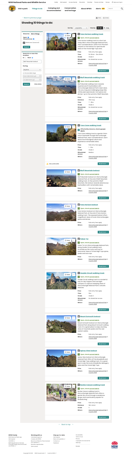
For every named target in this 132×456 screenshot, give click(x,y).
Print (99, 18)
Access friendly (73, 2)
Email (106, 18)
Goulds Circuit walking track (92, 273)
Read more (102, 71)
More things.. (35, 34)
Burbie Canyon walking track (92, 385)
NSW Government (39, 453)
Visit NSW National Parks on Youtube (18, 453)
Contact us (56, 441)
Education (82, 2)
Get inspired (63, 2)
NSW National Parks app (15, 437)
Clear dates (37, 84)
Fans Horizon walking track (91, 34)
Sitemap (78, 442)
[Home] (12, 8)
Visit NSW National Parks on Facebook (10, 453)
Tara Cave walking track (90, 125)
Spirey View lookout (88, 351)
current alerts (94, 38)
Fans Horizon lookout (89, 205)
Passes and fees (98, 2)
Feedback (56, 443)
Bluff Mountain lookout (90, 170)
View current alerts (54, 163)
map (107, 28)
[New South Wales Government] (114, 444)
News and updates (58, 439)
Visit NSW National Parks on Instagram (14, 453)
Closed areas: (28, 39)
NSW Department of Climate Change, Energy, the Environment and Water (17, 444)
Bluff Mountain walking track (92, 77)
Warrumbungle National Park (97, 63)
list (101, 28)
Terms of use (79, 437)
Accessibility (79, 435)
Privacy (78, 438)
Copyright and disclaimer (83, 440)
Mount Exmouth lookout (90, 316)
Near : (30, 58)
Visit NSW (11, 441)
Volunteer (89, 2)
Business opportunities (37, 444)
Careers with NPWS (36, 439)
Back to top (66, 424)
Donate (78, 446)
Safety (56, 2)
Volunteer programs (36, 437)
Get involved (34, 446)
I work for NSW (51, 453)
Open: (25, 37)
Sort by (70, 28)
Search (26, 47)
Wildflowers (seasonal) (32, 42)
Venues (108, 2)
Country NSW (93, 65)
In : (24, 58)
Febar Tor (84, 239)
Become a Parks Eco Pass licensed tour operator (40, 441)
